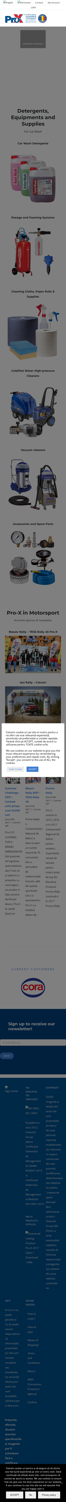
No (30, 1495)
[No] (61, 1483)
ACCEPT (14, 1495)
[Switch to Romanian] (24, 2)
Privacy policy (49, 1495)
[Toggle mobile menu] (59, 17)
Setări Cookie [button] (15, 769)
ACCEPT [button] (32, 769)
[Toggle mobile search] (53, 17)
